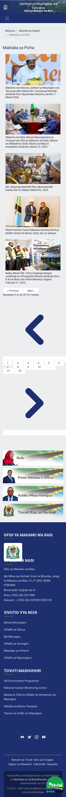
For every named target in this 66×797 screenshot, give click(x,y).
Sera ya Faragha (43, 759)
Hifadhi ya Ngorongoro (18, 657)
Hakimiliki (39, 764)
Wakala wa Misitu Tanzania (20, 706)
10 (39, 367)
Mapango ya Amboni (16, 650)
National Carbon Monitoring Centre (25, 687)
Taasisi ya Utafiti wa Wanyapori (23, 713)
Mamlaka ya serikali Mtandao (30, 779)
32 (20, 371)
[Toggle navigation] (7, 18)
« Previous (13, 290)
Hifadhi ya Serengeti (16, 643)
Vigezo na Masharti (20, 764)
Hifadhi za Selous (14, 629)
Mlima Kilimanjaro (15, 622)
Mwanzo (10, 30)
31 (8, 371)
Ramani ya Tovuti (22, 759)
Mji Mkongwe (12, 636)
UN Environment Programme (21, 681)
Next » (31, 290)
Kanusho (52, 764)
